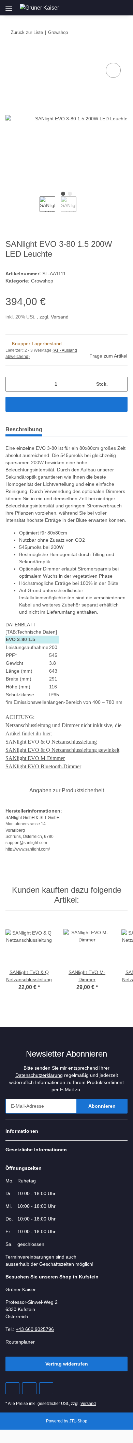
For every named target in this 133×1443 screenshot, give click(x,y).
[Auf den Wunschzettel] (113, 70)
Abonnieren (102, 1106)
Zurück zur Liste (27, 32)
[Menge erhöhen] (120, 384)
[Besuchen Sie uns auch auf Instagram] (46, 1388)
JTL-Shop (78, 1421)
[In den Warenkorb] (10, 53)
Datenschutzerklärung (39, 1075)
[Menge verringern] (13, 384)
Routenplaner (20, 1342)
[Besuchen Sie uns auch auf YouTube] (29, 1388)
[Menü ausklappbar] (8, 5)
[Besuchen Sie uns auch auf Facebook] (12, 1388)
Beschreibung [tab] (23, 429)
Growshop (42, 281)
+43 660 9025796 (35, 1329)
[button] (91, 7)
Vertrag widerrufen (66, 1364)
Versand (60, 317)
